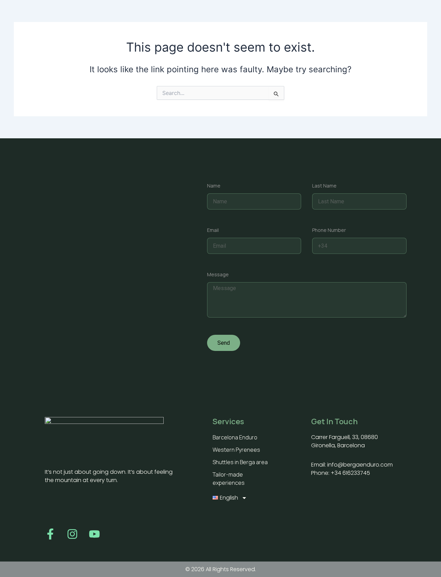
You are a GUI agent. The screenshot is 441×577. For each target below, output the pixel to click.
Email (213, 230)
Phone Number (329, 230)
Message (218, 274)
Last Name (324, 185)
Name (213, 185)
